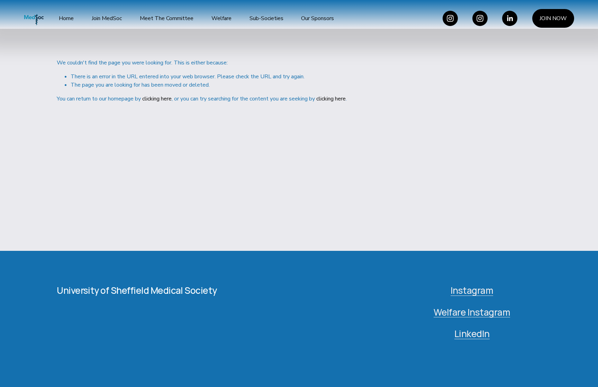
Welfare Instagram (472, 312)
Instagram (472, 290)
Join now (553, 18)
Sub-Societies (266, 18)
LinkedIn (472, 333)
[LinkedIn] (509, 18)
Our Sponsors (317, 18)
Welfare (221, 18)
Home (66, 18)
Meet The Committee (166, 18)
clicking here (157, 99)
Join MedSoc (107, 18)
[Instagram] (450, 18)
